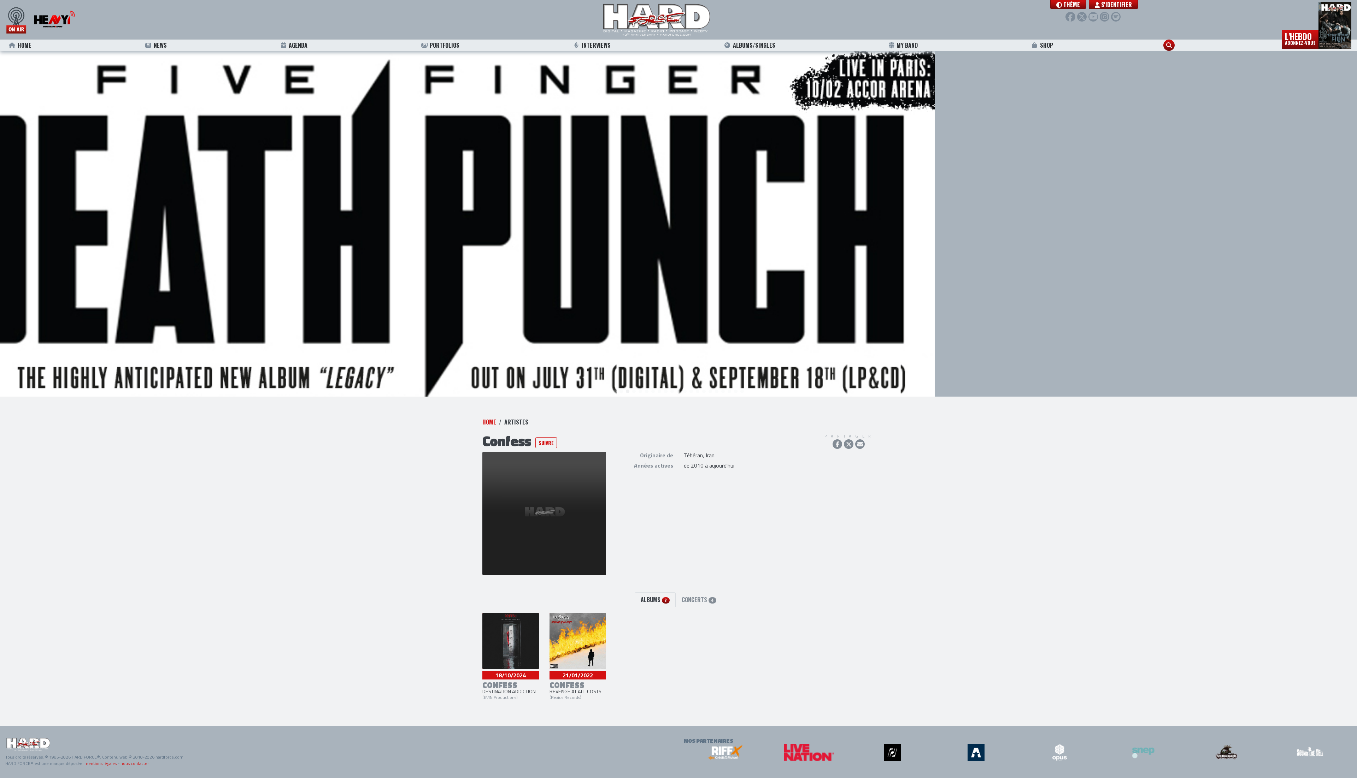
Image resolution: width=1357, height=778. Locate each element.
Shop (1046, 45)
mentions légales (100, 763)
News (160, 45)
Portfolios (444, 45)
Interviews (596, 45)
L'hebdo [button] (1300, 38)
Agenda (298, 45)
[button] (1068, 4)
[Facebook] (1070, 17)
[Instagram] (1104, 17)
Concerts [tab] (698, 599)
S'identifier (1116, 4)
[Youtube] (1093, 17)
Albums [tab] (654, 599)
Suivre (546, 442)
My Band (907, 45)
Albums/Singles (754, 45)
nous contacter (135, 763)
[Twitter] (1082, 17)
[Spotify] (1116, 17)
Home (24, 45)
